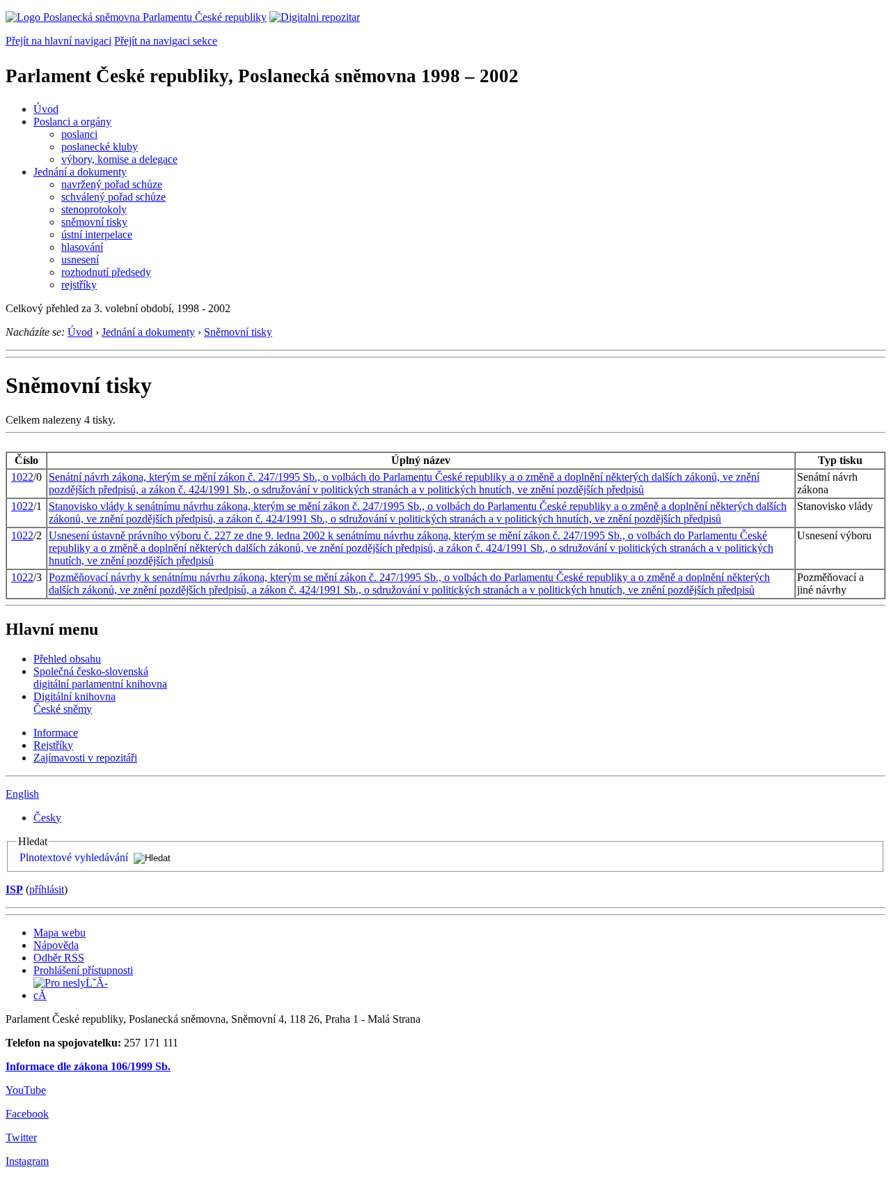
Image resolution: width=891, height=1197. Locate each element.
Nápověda (56, 945)
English (22, 794)
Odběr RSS (58, 958)
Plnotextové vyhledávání (73, 857)
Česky (47, 818)
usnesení (80, 259)
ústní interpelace (96, 234)
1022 (22, 477)
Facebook (27, 1114)
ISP (14, 889)
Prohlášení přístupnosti (83, 970)
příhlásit (46, 889)
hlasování (82, 247)
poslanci (79, 134)
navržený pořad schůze (111, 184)
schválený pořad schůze (113, 197)
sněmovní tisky (94, 222)
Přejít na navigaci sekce (165, 41)
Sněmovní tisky (238, 332)
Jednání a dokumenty (80, 172)
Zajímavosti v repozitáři (85, 758)
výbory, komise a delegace (119, 159)
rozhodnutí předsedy (106, 272)
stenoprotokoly (94, 209)
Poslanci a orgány (72, 122)
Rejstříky (53, 745)
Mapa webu (59, 933)
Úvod (45, 109)
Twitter (21, 1137)
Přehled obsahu (67, 659)
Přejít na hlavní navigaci (58, 41)
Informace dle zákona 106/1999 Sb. (88, 1066)
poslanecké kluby (99, 147)
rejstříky (79, 285)
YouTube (26, 1090)
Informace (55, 733)
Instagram (27, 1161)
